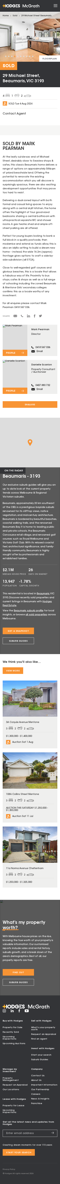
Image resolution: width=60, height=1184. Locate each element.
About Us (36, 1080)
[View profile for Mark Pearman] (30, 340)
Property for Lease (13, 1106)
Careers (35, 1094)
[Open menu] (55, 5)
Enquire (30, 405)
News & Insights (40, 1099)
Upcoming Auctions (14, 1043)
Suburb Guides (18, 641)
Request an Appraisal (43, 1034)
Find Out (18, 972)
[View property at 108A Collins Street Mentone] (30, 787)
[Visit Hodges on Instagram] (4, 1012)
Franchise (36, 1103)
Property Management (11, 1079)
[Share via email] (15, 317)
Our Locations (11, 1090)
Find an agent (39, 1039)
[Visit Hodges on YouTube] (27, 1012)
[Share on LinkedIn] (28, 317)
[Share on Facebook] (34, 317)
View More (13, 671)
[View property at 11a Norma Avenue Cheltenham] (30, 857)
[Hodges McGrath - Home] (21, 5)
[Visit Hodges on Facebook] (19, 1012)
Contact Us (38, 1076)
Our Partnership (40, 1090)
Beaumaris (43, 594)
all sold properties (36, 615)
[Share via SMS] (22, 317)
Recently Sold (11, 1032)
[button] (30, 442)
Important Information (44, 1085)
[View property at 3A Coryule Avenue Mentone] (30, 714)
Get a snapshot (18, 631)
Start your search (41, 1055)
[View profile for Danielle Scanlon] (30, 377)
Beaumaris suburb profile (29, 611)
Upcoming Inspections (9, 1038)
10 (32, 56)
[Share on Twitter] (40, 317)
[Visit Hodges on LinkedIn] (12, 1012)
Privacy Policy (9, 1169)
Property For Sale (12, 1027)
